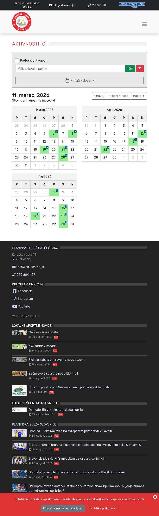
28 (64, 156)
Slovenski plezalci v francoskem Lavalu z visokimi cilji (67, 458)
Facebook (24, 291)
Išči (130, 68)
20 (36, 215)
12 (143, 132)
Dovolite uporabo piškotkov (62, 508)
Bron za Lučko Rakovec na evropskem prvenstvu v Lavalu (70, 431)
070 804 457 (98, 5)
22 (106, 148)
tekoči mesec (118, 96)
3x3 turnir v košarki (42, 346)
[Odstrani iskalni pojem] (140, 68)
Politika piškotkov (103, 508)
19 (45, 148)
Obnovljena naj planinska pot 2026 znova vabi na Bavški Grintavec (77, 472)
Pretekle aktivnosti (33, 60)
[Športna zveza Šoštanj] (132, 5)
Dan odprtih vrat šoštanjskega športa (56, 410)
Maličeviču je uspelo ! (44, 332)
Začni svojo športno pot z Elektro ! (53, 373)
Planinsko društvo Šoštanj (35, 248)
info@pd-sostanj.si (30, 267)
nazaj (99, 96)
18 (133, 140)
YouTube (23, 306)
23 (64, 215)
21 (64, 148)
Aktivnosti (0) (29, 44)
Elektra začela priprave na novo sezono (57, 360)
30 (64, 223)
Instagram (25, 299)
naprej (138, 96)
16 (64, 207)
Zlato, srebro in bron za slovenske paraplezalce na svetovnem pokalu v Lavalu (85, 445)
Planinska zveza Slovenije (34, 424)
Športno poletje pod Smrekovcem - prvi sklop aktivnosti (69, 387)
